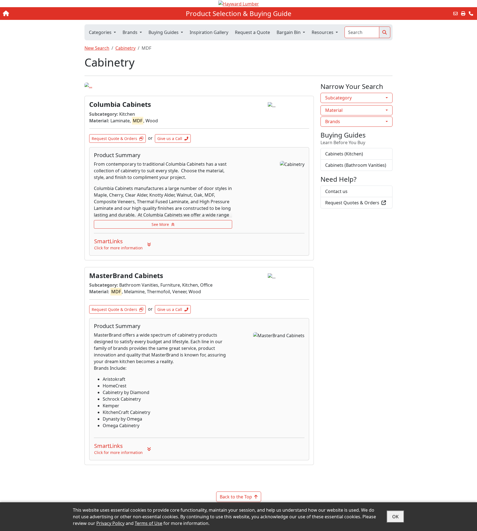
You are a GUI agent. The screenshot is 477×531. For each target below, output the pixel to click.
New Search (96, 48)
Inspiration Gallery (209, 32)
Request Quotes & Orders (352, 203)
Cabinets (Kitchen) (344, 154)
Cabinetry (125, 48)
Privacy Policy (110, 523)
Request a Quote (252, 32)
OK (395, 517)
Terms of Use (148, 523)
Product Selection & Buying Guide (239, 13)
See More (160, 224)
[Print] (463, 13)
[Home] (49, 13)
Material (334, 110)
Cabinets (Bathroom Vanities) (355, 165)
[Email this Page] (455, 13)
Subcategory (338, 98)
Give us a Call (169, 138)
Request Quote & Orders (114, 138)
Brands (332, 121)
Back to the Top (236, 497)
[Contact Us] (471, 13)
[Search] (384, 32)
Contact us (336, 191)
